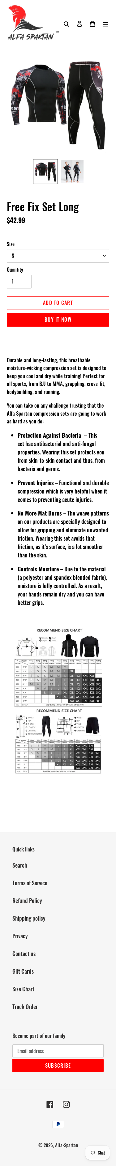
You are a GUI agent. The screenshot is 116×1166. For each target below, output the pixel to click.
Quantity (15, 269)
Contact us (24, 953)
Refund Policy (27, 900)
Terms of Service (29, 883)
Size (11, 244)
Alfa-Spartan (66, 1144)
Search (19, 865)
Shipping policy (28, 918)
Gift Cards (23, 971)
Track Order (25, 1007)
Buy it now (58, 319)
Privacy (20, 936)
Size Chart (23, 989)
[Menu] (105, 23)
